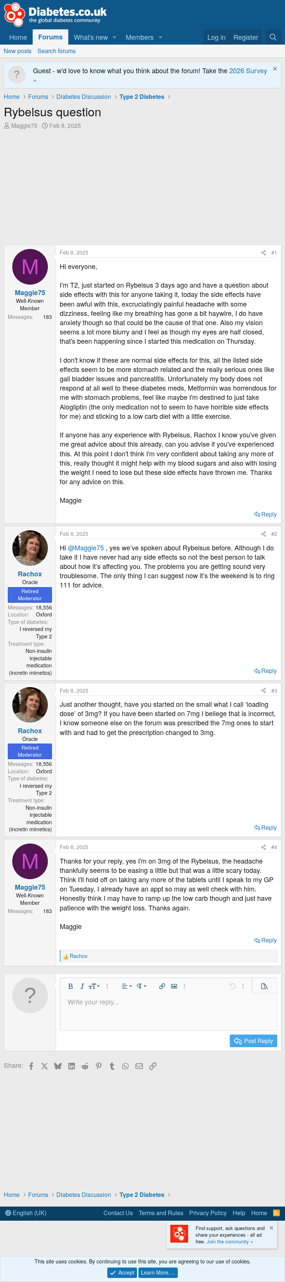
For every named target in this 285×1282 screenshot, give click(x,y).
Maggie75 (24, 125)
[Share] (263, 253)
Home (18, 37)
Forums (50, 37)
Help (239, 1212)
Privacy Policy (208, 1212)
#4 (274, 847)
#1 (274, 252)
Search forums (56, 50)
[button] (115, 37)
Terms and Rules (161, 1212)
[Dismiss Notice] (274, 70)
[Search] (273, 37)
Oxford (44, 614)
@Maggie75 (86, 547)
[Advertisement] (142, 185)
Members (140, 37)
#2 (274, 533)
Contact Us (118, 1212)
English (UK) (28, 1212)
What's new (91, 37)
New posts (18, 50)
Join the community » (230, 1241)
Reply (269, 514)
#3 (274, 690)
